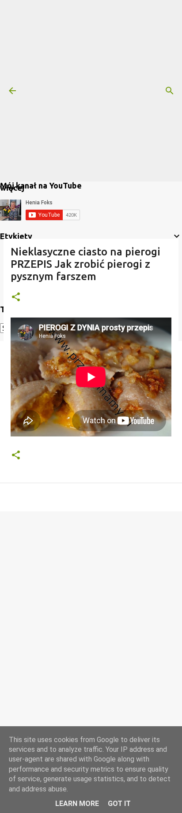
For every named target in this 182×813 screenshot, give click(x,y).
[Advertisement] (91, 90)
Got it (119, 803)
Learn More (77, 803)
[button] (16, 297)
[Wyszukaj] (169, 90)
